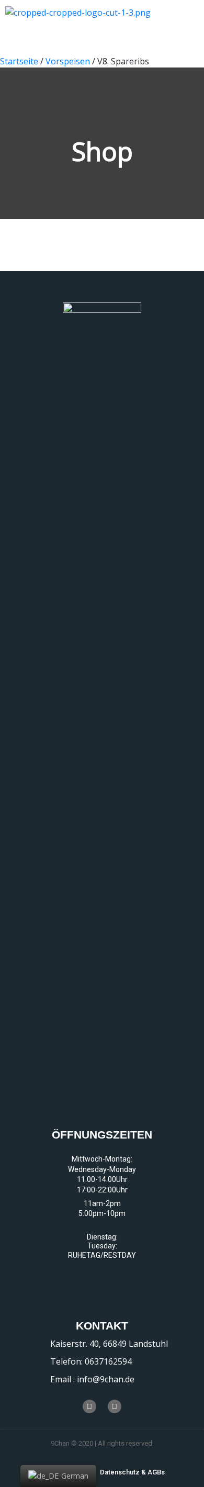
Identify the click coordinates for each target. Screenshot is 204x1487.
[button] (132, 1472)
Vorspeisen (68, 61)
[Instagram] (114, 1406)
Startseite (19, 61)
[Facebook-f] (89, 1406)
